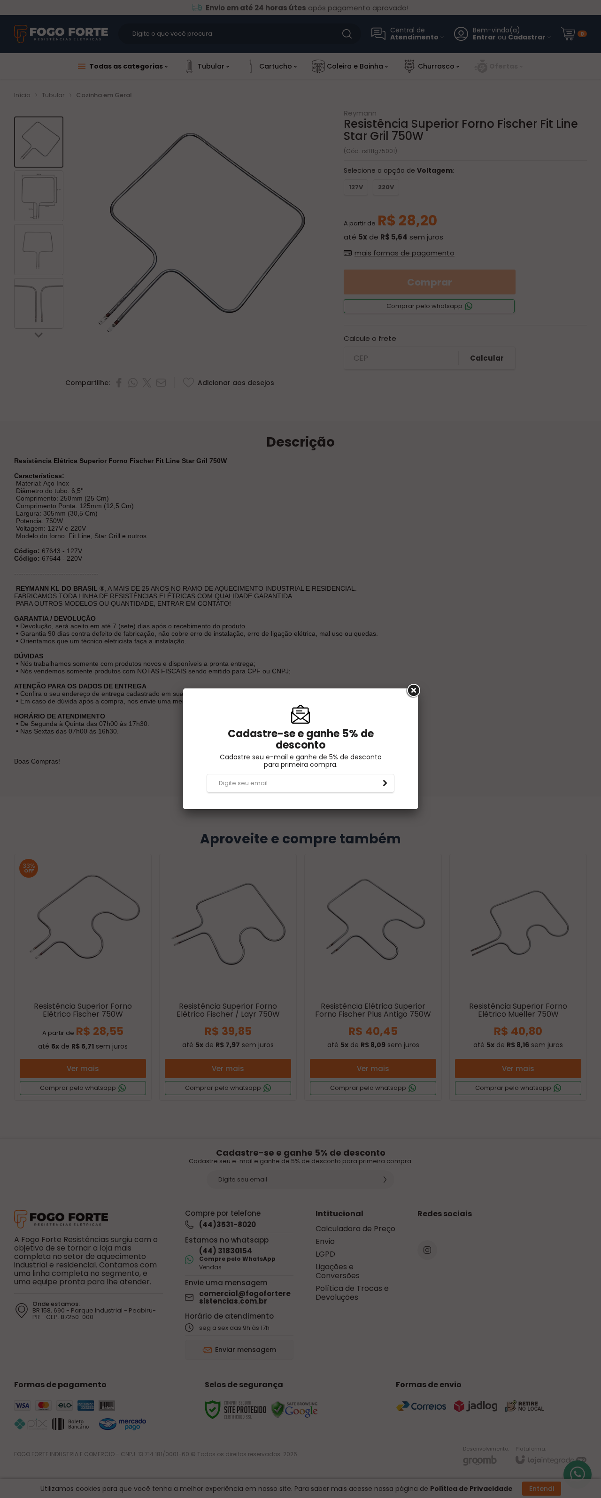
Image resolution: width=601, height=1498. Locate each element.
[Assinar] (385, 783)
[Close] (413, 690)
